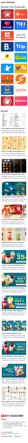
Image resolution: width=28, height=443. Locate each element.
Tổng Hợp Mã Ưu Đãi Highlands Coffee (13, 219)
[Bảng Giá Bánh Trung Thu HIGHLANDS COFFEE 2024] (14, 188)
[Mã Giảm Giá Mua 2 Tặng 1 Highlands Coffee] (14, 302)
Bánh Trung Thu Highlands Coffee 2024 (13, 379)
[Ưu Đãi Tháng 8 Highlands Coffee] (14, 325)
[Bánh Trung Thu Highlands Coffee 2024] (14, 371)
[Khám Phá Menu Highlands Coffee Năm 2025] (14, 166)
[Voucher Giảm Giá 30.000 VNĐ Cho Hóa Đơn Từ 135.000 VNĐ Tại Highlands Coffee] (14, 257)
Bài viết (4, 111)
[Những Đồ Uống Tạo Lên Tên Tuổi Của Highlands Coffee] (14, 234)
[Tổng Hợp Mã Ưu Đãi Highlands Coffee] (14, 211)
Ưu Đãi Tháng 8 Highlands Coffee (11, 333)
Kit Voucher (8, 2)
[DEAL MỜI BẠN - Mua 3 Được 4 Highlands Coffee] (14, 280)
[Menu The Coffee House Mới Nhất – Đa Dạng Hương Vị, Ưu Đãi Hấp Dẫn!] (14, 143)
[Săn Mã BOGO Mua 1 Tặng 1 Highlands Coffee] (14, 348)
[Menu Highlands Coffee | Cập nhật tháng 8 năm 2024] (14, 393)
